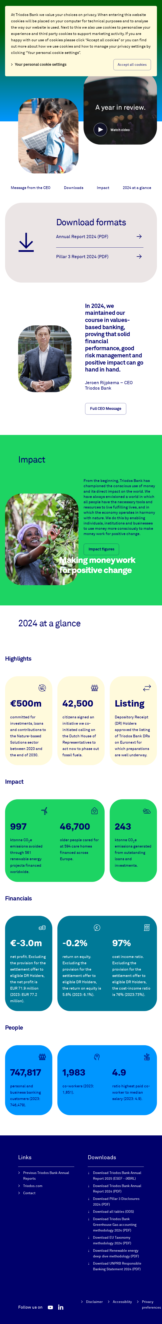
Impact (103, 188)
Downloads (73, 188)
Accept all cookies (132, 64)
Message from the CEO (30, 188)
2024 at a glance (137, 188)
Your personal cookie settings (40, 65)
